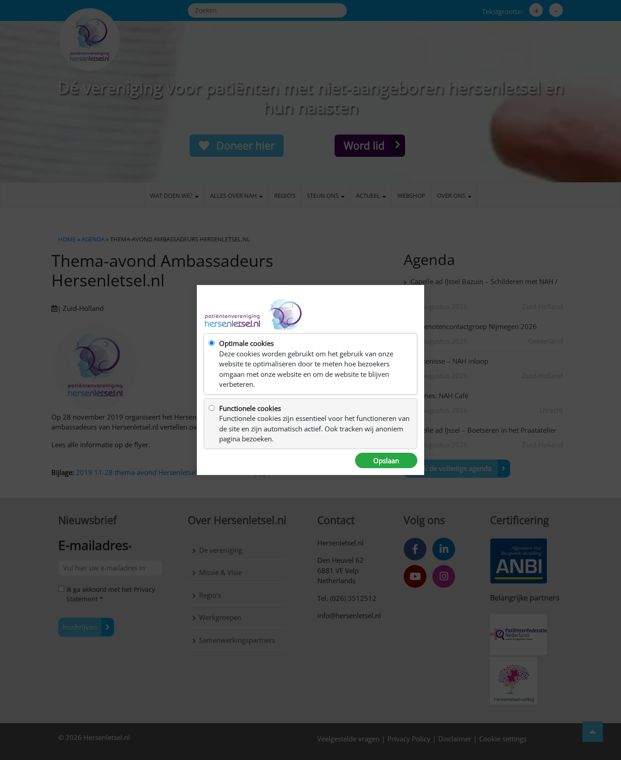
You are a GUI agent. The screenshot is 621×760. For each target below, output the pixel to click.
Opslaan (386, 460)
